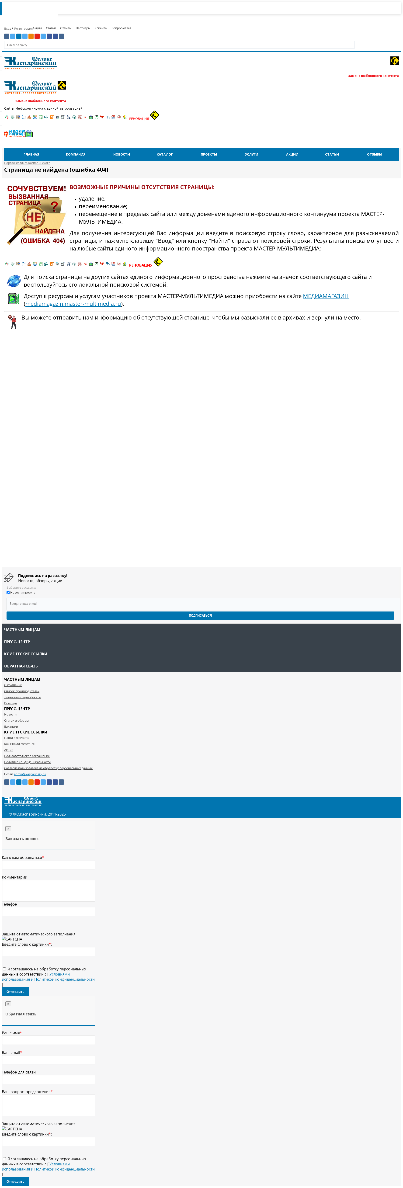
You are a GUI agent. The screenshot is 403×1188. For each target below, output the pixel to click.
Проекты (209, 154)
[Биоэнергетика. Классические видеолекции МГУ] (35, 118)
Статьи (51, 28)
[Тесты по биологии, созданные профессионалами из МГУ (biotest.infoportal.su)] (124, 118)
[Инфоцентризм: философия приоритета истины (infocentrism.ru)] (68, 118)
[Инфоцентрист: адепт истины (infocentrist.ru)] (74, 118)
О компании (13, 685)
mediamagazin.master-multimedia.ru (73, 303)
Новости (121, 154)
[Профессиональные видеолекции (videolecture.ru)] (63, 118)
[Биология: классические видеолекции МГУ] (40, 118)
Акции (37, 28)
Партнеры (83, 28)
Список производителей (21, 691)
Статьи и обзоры (16, 720)
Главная (31, 154)
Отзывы (66, 28)
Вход (8, 28)
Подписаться (200, 615)
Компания (75, 154)
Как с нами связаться (19, 744)
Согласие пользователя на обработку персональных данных (48, 768)
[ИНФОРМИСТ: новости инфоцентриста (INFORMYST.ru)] (18, 118)
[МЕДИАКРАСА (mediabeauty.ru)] (85, 118)
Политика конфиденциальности (27, 762)
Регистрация (23, 28)
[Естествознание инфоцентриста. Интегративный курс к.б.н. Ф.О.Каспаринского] (12, 118)
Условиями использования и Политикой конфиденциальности (48, 977)
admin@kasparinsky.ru (30, 774)
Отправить (15, 991)
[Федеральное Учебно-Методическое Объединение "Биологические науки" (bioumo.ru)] (96, 118)
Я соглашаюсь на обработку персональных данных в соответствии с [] (48, 976)
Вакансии (11, 726)
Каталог (165, 154)
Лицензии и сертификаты (22, 697)
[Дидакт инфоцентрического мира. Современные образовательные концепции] (57, 118)
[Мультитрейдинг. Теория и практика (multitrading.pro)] (7, 118)
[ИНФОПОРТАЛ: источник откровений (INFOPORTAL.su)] (24, 118)
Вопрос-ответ (121, 28)
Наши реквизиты (16, 738)
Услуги (251, 154)
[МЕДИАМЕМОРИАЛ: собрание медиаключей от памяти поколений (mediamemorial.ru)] (119, 118)
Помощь (10, 703)
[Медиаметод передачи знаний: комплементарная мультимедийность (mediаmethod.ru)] (113, 118)
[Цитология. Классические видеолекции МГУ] (52, 118)
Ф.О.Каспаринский (29, 814)
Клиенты (101, 28)
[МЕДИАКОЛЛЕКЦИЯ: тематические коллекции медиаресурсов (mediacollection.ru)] (80, 118)
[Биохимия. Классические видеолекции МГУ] (29, 118)
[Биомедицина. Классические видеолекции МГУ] (46, 118)
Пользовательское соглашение (27, 756)
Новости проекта (22, 592)
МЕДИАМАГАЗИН (326, 296)
